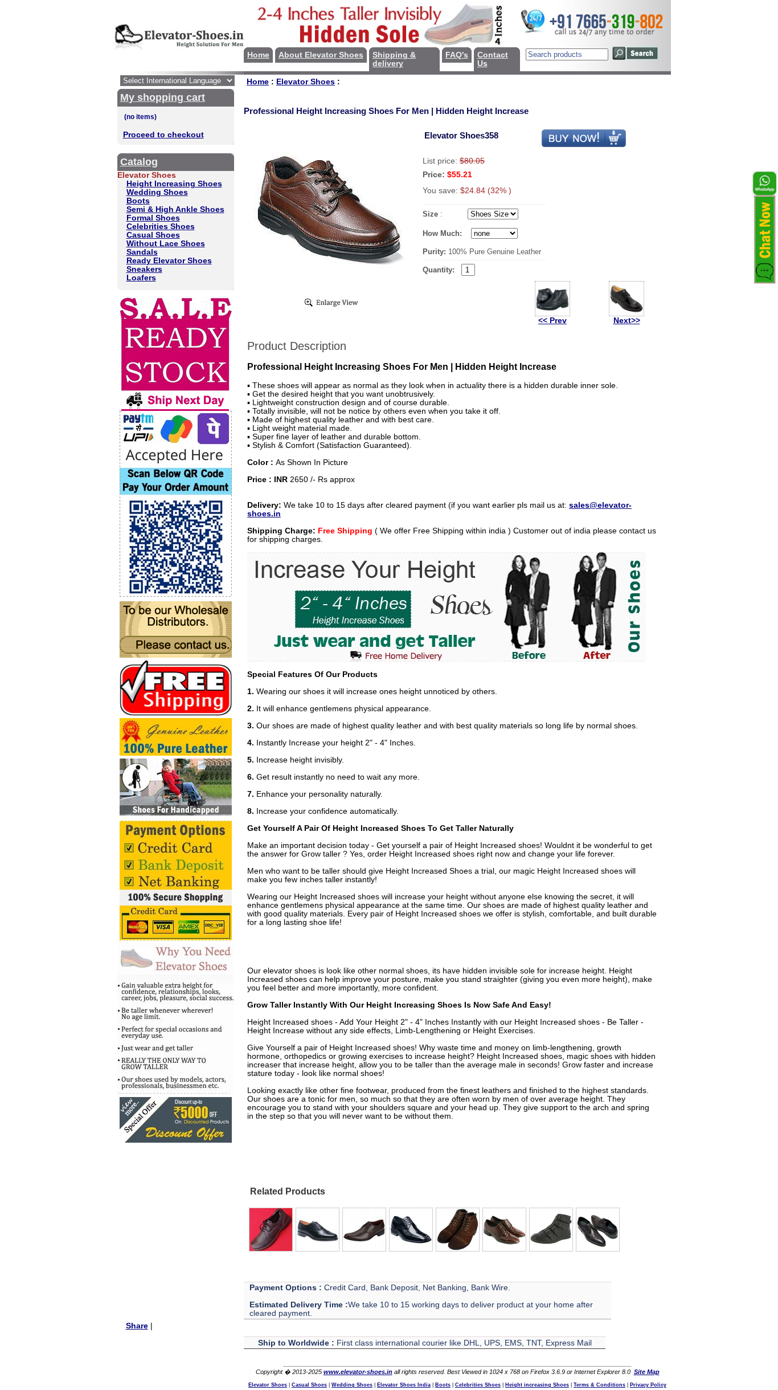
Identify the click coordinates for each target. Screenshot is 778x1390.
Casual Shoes (153, 235)
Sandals (142, 252)
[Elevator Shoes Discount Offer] (176, 1140)
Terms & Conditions (599, 1385)
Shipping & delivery (394, 59)
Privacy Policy (648, 1385)
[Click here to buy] (584, 145)
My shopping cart (162, 97)
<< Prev (552, 320)
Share (137, 1326)
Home (258, 55)
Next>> (626, 320)
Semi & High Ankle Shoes (175, 209)
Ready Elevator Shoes (169, 260)
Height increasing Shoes (537, 1385)
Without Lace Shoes (165, 243)
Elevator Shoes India (404, 1385)
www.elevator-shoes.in (358, 1371)
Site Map (647, 1371)
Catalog (139, 162)
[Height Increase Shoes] (446, 659)
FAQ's (456, 55)
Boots (138, 201)
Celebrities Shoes (160, 226)
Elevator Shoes (305, 82)
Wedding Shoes (157, 192)
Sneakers (144, 269)
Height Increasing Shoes (174, 184)
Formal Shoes (153, 218)
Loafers (141, 278)
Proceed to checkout (163, 135)
